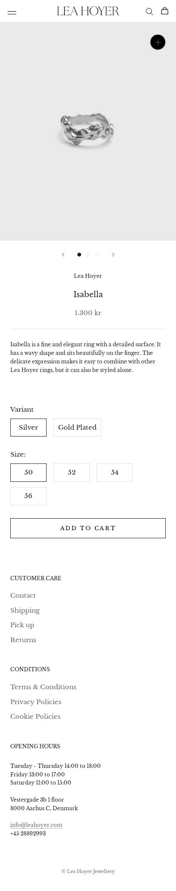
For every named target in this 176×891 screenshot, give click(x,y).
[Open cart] (164, 10)
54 (115, 472)
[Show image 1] (79, 255)
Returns (23, 640)
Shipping (25, 610)
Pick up (22, 625)
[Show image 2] (88, 255)
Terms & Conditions (43, 687)
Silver (28, 427)
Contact (23, 595)
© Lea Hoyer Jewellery (88, 871)
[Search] (149, 11)
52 (72, 472)
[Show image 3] (97, 255)
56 (28, 496)
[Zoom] (157, 42)
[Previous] (63, 255)
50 (28, 472)
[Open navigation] (12, 11)
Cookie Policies (35, 716)
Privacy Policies (36, 702)
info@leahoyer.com (36, 825)
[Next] (113, 255)
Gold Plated (77, 427)
